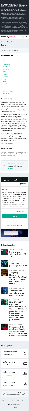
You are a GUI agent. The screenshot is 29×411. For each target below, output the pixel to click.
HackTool (5, 84)
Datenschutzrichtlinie (14, 404)
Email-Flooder (7, 67)
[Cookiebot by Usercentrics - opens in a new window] (20, 184)
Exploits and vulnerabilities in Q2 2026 (17, 254)
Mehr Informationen (7, 143)
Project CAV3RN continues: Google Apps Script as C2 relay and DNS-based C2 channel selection (18, 331)
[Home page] (8, 37)
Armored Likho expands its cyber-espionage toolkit (17, 293)
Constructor (6, 64)
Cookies (14, 407)
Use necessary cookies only (14, 225)
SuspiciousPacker (8, 91)
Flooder (5, 74)
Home (3, 42)
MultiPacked (6, 89)
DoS (4, 59)
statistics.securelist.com (8, 155)
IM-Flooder (6, 69)
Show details (20, 211)
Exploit (5, 62)
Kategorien (10, 42)
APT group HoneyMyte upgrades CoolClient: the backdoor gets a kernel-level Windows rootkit (18, 278)
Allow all (14, 216)
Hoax (4, 81)
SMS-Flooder (6, 72)
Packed (5, 86)
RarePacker (6, 93)
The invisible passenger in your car (18, 264)
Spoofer (5, 76)
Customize (14, 221)
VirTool (5, 79)
